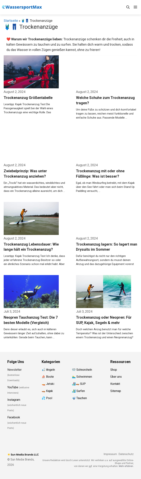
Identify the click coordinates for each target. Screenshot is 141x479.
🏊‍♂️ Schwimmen (82, 376)
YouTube (12, 387)
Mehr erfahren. (126, 466)
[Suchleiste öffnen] (128, 7)
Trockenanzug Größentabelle (28, 97)
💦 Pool (47, 398)
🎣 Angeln (48, 369)
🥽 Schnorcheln (82, 369)
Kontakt (115, 384)
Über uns (116, 376)
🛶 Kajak (47, 391)
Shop (113, 369)
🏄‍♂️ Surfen (78, 391)
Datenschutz (126, 454)
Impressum (110, 454)
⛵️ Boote (48, 376)
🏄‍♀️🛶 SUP (79, 384)
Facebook (13, 417)
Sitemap (115, 391)
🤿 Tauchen (79, 398)
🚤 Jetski (48, 384)
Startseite (11, 21)
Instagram (13, 399)
